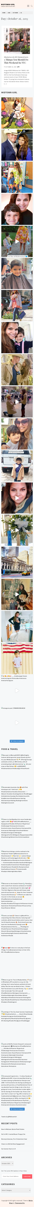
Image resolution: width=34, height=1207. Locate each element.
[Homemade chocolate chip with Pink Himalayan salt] (17, 801)
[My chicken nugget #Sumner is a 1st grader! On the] (17, 177)
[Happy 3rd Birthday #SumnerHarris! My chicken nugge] (17, 658)
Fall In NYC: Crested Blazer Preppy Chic (13, 1134)
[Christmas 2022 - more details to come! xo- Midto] (17, 498)
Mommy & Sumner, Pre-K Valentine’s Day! (14, 1139)
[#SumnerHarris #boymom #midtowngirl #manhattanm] (17, 434)
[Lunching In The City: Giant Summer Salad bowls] (17, 1026)
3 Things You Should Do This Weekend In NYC (16, 61)
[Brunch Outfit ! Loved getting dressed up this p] (17, 626)
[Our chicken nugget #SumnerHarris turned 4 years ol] (17, 466)
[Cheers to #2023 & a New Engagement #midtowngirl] (17, 401)
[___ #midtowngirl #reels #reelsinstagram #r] (17, 690)
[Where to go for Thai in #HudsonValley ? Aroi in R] (17, 994)
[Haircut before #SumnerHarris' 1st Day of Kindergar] (17, 273)
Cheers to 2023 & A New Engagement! (13, 1144)
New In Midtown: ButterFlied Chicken (12, 1129)
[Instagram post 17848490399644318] (17, 722)
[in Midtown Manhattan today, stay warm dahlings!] (17, 562)
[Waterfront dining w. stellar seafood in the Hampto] (17, 866)
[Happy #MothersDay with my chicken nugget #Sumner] (17, 209)
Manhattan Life (9, 57)
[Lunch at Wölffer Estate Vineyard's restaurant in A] (17, 1058)
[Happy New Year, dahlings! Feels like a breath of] (17, 369)
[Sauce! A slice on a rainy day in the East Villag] (17, 962)
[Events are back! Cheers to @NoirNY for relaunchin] (17, 930)
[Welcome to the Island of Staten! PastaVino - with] (17, 898)
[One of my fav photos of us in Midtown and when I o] (17, 145)
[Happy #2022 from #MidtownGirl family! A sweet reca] (17, 594)
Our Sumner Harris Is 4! (8, 1149)
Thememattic (20, 1203)
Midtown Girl (8, 4)
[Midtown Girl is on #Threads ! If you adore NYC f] (17, 305)
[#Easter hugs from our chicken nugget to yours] (17, 337)
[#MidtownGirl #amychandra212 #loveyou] (17, 530)
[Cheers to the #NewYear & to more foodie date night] (17, 834)
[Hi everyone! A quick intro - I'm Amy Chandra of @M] (17, 1090)
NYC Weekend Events (21, 57)
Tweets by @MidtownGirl (9, 1116)
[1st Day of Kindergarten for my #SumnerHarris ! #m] (17, 241)
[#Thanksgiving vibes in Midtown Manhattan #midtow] (17, 113)
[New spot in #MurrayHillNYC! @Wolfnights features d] (17, 769)
